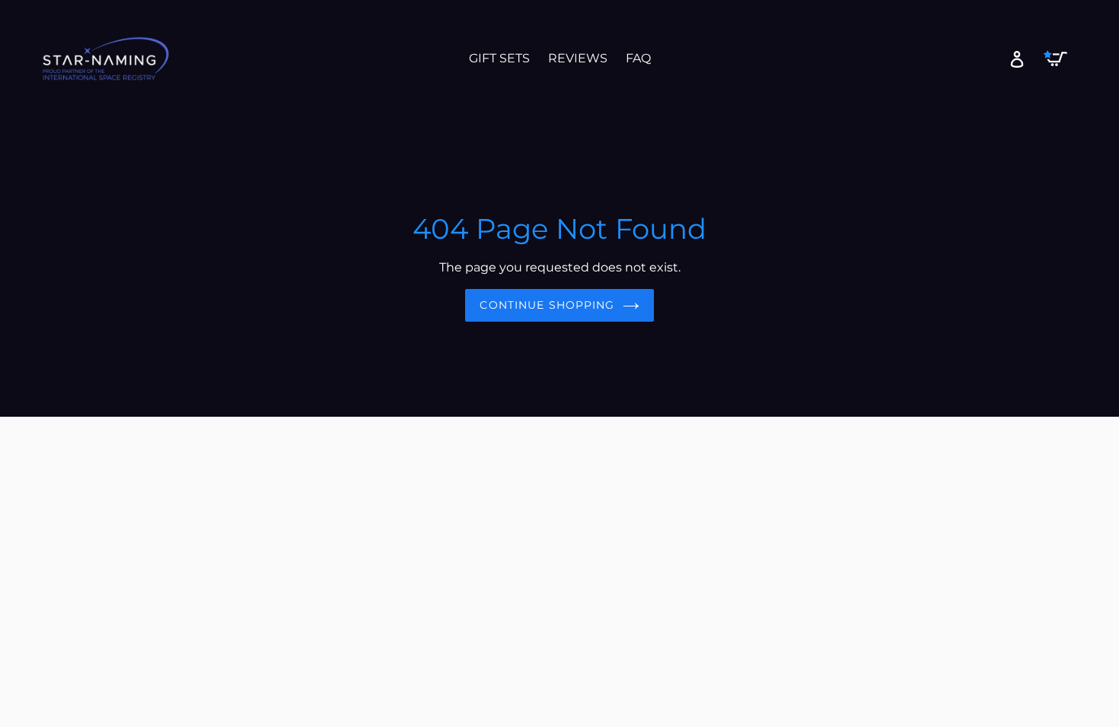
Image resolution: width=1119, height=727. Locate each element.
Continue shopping (547, 305)
